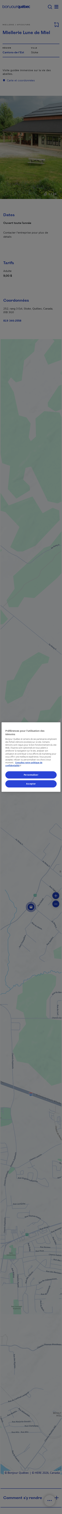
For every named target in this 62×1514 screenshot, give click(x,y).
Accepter (31, 783)
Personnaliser (31, 775)
